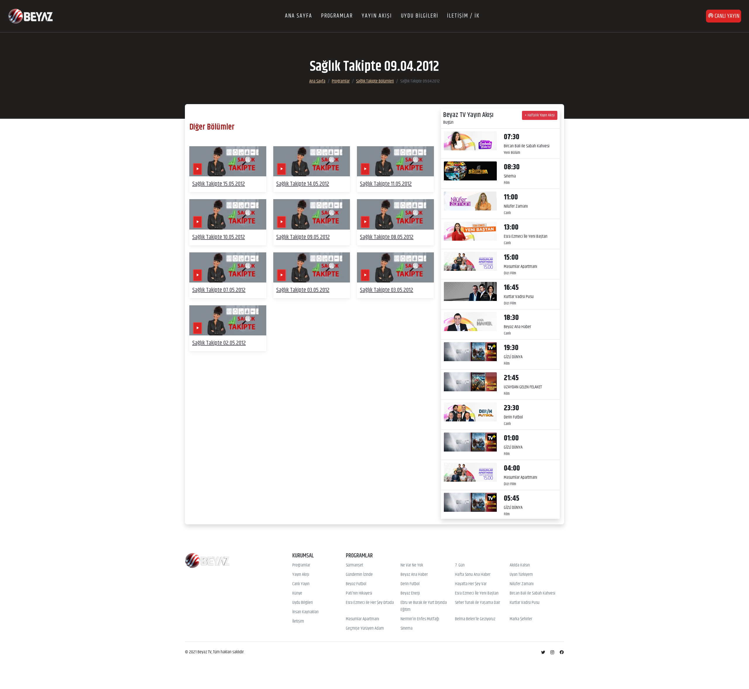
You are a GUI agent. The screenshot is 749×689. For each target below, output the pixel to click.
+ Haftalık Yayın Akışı (540, 115)
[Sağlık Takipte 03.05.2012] (311, 267)
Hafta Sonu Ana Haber (472, 574)
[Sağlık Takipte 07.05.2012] (227, 267)
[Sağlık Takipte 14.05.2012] (311, 161)
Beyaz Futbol (356, 584)
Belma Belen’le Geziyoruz (475, 619)
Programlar (341, 81)
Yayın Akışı (300, 574)
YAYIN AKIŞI (377, 15)
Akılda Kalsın (520, 565)
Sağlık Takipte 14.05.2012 (302, 184)
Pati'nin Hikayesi (359, 593)
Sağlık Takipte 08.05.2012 (386, 237)
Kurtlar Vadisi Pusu (525, 602)
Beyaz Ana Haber (414, 574)
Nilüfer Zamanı (522, 584)
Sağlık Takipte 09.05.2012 (303, 237)
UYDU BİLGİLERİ (419, 15)
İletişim (298, 621)
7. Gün (460, 565)
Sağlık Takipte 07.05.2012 (218, 290)
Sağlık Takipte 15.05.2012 (218, 184)
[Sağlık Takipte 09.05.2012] (311, 214)
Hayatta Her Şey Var (471, 584)
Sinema (407, 628)
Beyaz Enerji (410, 593)
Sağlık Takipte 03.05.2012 (302, 290)
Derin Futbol (410, 584)
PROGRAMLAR (337, 15)
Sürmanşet (354, 565)
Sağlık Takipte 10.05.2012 (218, 237)
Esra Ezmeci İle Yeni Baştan (477, 593)
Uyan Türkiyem (521, 574)
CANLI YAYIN (726, 16)
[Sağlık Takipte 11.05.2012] (395, 161)
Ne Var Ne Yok (412, 565)
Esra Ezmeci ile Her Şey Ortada (370, 602)
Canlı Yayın (301, 584)
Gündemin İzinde (359, 574)
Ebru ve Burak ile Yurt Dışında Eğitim (424, 606)
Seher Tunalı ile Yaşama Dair (477, 602)
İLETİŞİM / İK (463, 15)
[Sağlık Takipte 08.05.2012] (395, 214)
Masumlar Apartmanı (362, 619)
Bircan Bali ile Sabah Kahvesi (532, 593)
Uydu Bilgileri (302, 602)
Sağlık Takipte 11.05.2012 (386, 184)
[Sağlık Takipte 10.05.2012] (227, 214)
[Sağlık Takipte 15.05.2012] (227, 161)
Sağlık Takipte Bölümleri (375, 81)
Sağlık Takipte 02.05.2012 (219, 343)
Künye (297, 593)
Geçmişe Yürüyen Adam (365, 628)
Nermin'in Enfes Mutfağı (420, 619)
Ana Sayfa (317, 81)
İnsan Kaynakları (305, 612)
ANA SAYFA (298, 15)
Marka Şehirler (521, 619)
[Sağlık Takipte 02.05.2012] (227, 320)
